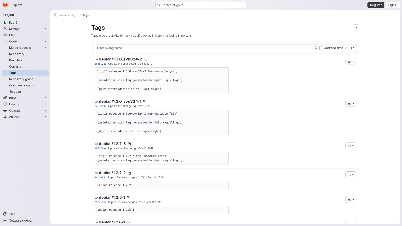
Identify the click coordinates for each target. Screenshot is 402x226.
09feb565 (100, 202)
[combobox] (335, 48)
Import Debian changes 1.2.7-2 (127, 177)
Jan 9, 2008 (154, 202)
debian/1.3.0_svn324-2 (120, 59)
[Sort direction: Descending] (352, 48)
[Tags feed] (356, 27)
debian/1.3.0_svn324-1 (120, 101)
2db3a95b (100, 177)
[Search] (316, 48)
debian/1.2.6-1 (112, 222)
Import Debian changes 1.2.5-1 (126, 202)
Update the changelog (122, 63)
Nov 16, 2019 (145, 106)
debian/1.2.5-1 (112, 197)
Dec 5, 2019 (145, 63)
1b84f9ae (100, 148)
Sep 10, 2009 (156, 177)
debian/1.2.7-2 (112, 172)
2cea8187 (100, 106)
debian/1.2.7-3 (112, 143)
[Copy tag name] (145, 59)
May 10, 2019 (145, 148)
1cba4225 (100, 63)
